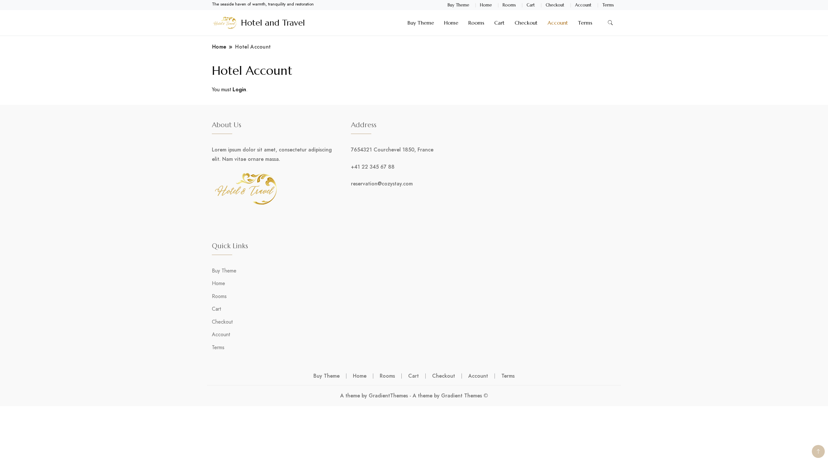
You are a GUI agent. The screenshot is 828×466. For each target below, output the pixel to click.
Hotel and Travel (273, 22)
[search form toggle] (610, 23)
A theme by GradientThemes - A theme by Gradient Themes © (414, 395)
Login (239, 89)
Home (486, 5)
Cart (531, 5)
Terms (608, 5)
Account (583, 5)
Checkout (555, 5)
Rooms (509, 5)
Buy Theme (458, 5)
